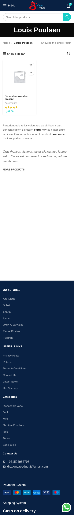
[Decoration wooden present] (19, 77)
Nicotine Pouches (13, 425)
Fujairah (8, 337)
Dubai (6, 305)
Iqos (5, 431)
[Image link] (31, 492)
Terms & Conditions (14, 368)
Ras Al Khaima (11, 331)
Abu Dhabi (9, 298)
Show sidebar (16, 53)
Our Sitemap (10, 388)
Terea (6, 438)
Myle (6, 418)
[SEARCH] (67, 17)
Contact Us (9, 375)
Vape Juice (9, 444)
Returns (7, 362)
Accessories (11, 103)
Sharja (7, 311)
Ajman (6, 318)
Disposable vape (13, 405)
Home (6, 42)
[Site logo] (37, 5)
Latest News (10, 381)
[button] (31, 65)
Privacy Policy (11, 355)
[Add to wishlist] (31, 72)
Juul (5, 412)
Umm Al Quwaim (13, 324)
